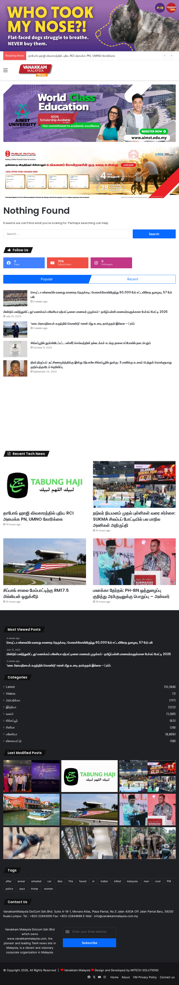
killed (117, 881)
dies (59, 881)
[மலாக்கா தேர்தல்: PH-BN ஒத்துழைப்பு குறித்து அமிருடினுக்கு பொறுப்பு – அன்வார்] (134, 561)
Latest (10, 687)
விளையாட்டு (13, 741)
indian (104, 881)
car (49, 881)
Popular (47, 279)
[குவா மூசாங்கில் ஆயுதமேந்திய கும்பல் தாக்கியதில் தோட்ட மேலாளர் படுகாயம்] (31, 843)
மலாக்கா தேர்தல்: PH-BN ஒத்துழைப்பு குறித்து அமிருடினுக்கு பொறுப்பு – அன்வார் (131, 593)
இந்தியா (11, 707)
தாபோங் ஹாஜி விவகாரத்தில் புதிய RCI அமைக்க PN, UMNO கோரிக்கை (71, 55)
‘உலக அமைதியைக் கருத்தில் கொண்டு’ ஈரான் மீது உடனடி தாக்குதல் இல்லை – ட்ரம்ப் (83, 323)
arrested (36, 881)
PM (169, 881)
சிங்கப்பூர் (12, 720)
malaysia (132, 881)
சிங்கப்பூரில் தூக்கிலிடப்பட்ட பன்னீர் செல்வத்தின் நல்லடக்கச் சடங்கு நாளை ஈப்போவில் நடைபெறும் (91, 343)
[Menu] (5, 72)
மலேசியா (11, 734)
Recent (132, 279)
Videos (10, 693)
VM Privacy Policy (145, 977)
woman (48, 888)
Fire (71, 881)
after (8, 881)
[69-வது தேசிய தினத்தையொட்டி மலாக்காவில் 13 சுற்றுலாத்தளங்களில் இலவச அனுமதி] (31, 810)
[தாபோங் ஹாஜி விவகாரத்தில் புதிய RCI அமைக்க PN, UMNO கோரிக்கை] (44, 484)
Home (114, 977)
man (146, 881)
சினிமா (10, 727)
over (158, 881)
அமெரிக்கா (13, 700)
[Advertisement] (89, 413)
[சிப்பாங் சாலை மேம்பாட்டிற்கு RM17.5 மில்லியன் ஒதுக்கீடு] (44, 561)
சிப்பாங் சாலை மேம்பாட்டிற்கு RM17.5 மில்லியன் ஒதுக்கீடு (36, 593)
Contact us (167, 977)
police (9, 888)
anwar (21, 881)
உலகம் (10, 714)
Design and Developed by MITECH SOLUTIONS (126, 970)
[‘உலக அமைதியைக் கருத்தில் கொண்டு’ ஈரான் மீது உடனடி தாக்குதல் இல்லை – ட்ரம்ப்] (15, 329)
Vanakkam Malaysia (77, 970)
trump (34, 888)
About (126, 977)
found (82, 881)
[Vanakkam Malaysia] (36, 70)
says (22, 888)
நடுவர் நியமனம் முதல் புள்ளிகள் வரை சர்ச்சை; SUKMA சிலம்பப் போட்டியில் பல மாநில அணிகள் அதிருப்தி (134, 519)
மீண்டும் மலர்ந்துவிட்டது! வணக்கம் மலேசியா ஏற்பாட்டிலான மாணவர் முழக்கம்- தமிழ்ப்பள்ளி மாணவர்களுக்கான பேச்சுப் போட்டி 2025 (85, 312)
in (93, 881)
